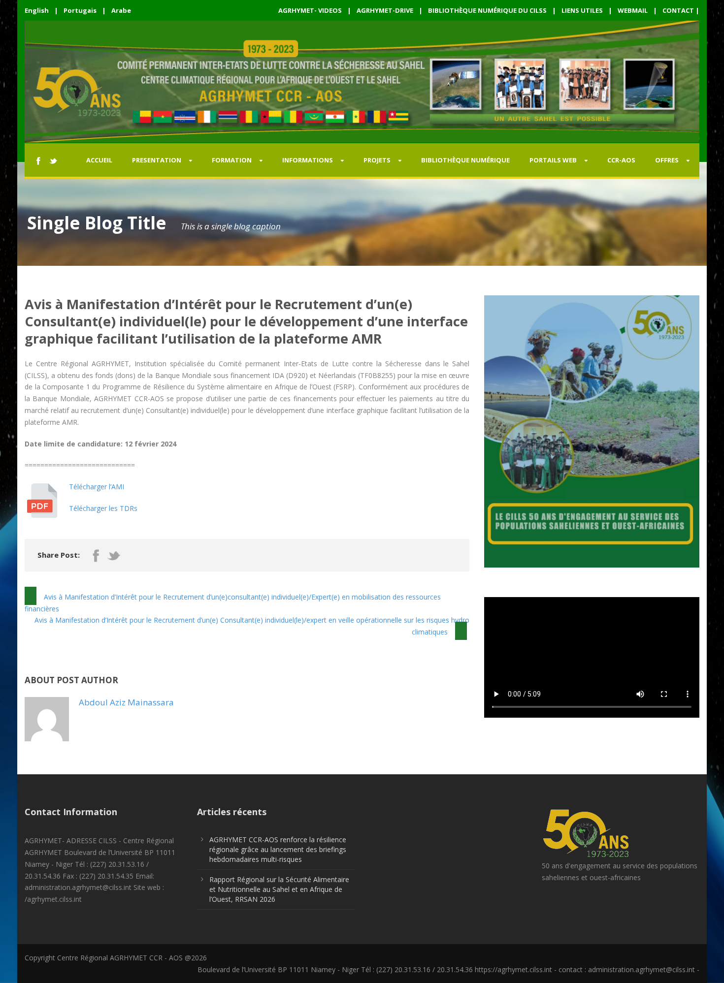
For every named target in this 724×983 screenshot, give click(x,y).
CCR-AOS (621, 160)
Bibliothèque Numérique (465, 160)
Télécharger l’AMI (96, 486)
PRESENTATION (156, 160)
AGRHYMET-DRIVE (385, 10)
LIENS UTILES (582, 10)
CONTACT (678, 10)
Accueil (99, 160)
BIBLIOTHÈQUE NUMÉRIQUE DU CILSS (487, 10)
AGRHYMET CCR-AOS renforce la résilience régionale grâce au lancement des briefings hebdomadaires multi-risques (277, 849)
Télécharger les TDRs (103, 508)
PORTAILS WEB (553, 160)
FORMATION (232, 160)
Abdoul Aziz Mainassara (126, 702)
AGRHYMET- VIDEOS (310, 10)
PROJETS (377, 160)
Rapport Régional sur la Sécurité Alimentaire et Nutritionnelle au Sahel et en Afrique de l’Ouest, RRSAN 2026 (279, 889)
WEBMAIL (633, 10)
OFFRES (667, 160)
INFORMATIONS (307, 160)
